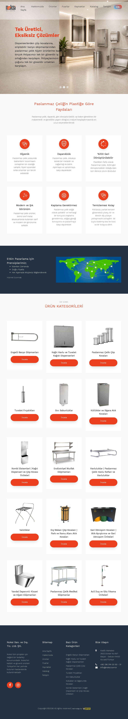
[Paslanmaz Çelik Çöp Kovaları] (103, 337)
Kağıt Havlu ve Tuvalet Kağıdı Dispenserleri (76, 660)
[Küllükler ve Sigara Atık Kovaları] (103, 395)
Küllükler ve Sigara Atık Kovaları (76, 682)
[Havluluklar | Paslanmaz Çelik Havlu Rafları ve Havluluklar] (103, 453)
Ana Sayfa (23, 8)
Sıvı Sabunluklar (73, 677)
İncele (25, 359)
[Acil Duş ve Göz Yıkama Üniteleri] (103, 576)
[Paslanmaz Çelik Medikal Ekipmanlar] (64, 576)
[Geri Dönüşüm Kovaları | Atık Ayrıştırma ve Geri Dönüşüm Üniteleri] (103, 515)
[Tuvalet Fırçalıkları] (24, 395)
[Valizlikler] (24, 515)
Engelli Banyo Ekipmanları (77, 655)
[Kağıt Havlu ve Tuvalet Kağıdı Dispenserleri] (64, 337)
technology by (77, 708)
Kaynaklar (79, 6)
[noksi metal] (18, 685)
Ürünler (53, 6)
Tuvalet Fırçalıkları (74, 673)
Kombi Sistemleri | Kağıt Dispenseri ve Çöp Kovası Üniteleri (77, 691)
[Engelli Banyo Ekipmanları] (24, 337)
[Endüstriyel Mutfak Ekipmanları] (64, 453)
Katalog (94, 6)
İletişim (107, 6)
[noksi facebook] (10, 685)
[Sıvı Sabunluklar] (64, 395)
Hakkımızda (37, 6)
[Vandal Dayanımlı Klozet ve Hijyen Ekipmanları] (24, 576)
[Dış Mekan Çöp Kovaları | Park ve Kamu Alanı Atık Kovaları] (64, 515)
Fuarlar (66, 6)
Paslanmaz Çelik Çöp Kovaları (75, 667)
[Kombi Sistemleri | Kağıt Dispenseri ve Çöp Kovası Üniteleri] (24, 453)
